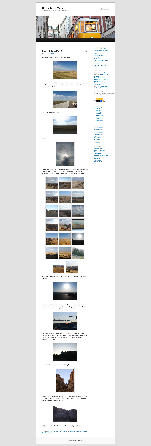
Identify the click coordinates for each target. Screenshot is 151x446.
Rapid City (85, 431)
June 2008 (96, 141)
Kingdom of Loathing (99, 157)
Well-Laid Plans (99, 115)
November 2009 (98, 127)
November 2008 (98, 132)
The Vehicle (99, 113)
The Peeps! (56, 40)
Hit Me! (49, 40)
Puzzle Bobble (97, 160)
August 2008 (97, 137)
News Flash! (99, 110)
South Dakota (45, 432)
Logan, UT (96, 53)
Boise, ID (96, 63)
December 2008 (97, 131)
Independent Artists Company (101, 155)
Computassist (97, 152)
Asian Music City (98, 148)
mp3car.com (97, 158)
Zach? (84, 40)
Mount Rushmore (78, 431)
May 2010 (96, 126)
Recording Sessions (101, 112)
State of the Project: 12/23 (100, 65)
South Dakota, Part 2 (52, 50)
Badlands (72, 431)
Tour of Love (56, 431)
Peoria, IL (100, 77)
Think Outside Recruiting (100, 162)
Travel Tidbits (63, 431)
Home (44, 40)
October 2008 (97, 134)
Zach (95, 77)
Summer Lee (97, 79)
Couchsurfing (97, 153)
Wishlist (79, 40)
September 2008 (98, 136)
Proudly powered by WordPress (75, 440)
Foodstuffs (98, 118)
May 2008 (96, 142)
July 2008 (96, 139)
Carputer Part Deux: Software (101, 48)
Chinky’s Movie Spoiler (99, 150)
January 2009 (97, 129)
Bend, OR (96, 67)
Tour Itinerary (72, 40)
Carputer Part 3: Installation (100, 47)
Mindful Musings (98, 107)
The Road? (63, 40)
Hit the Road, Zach (52, 8)
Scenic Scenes (49, 431)
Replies (51, 432)
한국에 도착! (97, 58)
